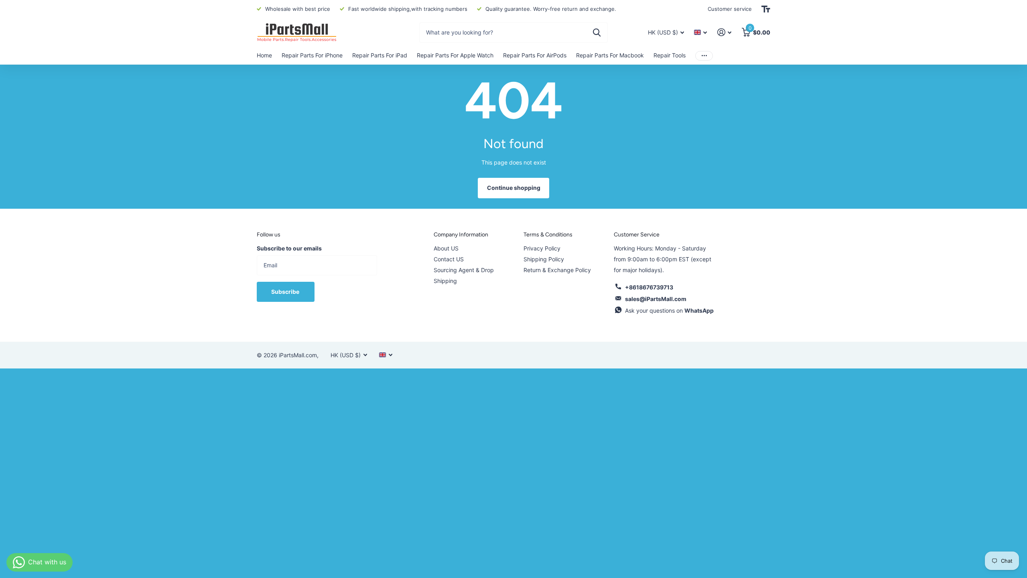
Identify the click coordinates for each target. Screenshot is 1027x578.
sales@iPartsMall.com (655, 298)
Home (264, 55)
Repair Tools (670, 55)
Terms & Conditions (548, 234)
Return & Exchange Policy (557, 270)
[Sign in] (724, 32)
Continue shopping (513, 187)
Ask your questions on (669, 310)
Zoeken (597, 32)
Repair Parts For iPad (379, 55)
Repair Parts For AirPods (534, 55)
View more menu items (704, 56)
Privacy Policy (542, 248)
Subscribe (285, 291)
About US (446, 248)
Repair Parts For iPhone (312, 55)
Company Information (461, 234)
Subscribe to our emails (289, 248)
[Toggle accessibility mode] (765, 9)
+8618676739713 (649, 287)
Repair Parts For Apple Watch (455, 55)
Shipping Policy (544, 259)
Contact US (449, 259)
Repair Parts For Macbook (610, 55)
